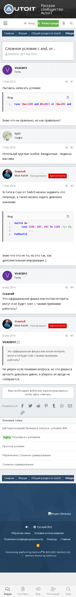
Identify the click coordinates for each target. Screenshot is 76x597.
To (51, 226)
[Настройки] (27, 527)
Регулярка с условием (26, 437)
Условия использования (49, 533)
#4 (72, 287)
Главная (66, 539)
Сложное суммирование (18, 464)
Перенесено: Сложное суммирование (26, 455)
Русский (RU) (44, 527)
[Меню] (5, 23)
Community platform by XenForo (38, 552)
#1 (72, 81)
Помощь (52, 539)
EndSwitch (20, 234)
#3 (72, 185)
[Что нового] (63, 23)
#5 (72, 335)
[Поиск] (71, 23)
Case (17, 104)
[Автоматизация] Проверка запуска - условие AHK (34, 428)
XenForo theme (33, 555)
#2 (72, 147)
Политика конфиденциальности (23, 539)
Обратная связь (21, 533)
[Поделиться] (66, 81)
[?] (18, 342)
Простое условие (13, 446)
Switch (18, 223)
